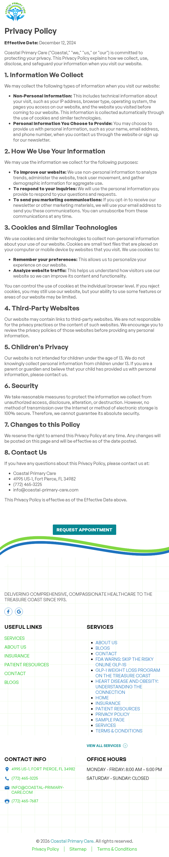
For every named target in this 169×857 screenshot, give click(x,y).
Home (102, 697)
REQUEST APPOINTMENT (84, 529)
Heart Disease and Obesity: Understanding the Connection (127, 686)
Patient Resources (26, 664)
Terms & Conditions (119, 731)
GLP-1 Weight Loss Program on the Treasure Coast (128, 672)
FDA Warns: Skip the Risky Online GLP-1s (125, 661)
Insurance (16, 656)
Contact (15, 673)
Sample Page (110, 720)
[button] (162, 12)
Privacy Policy (113, 714)
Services (14, 638)
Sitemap (78, 849)
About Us (15, 647)
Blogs (11, 682)
